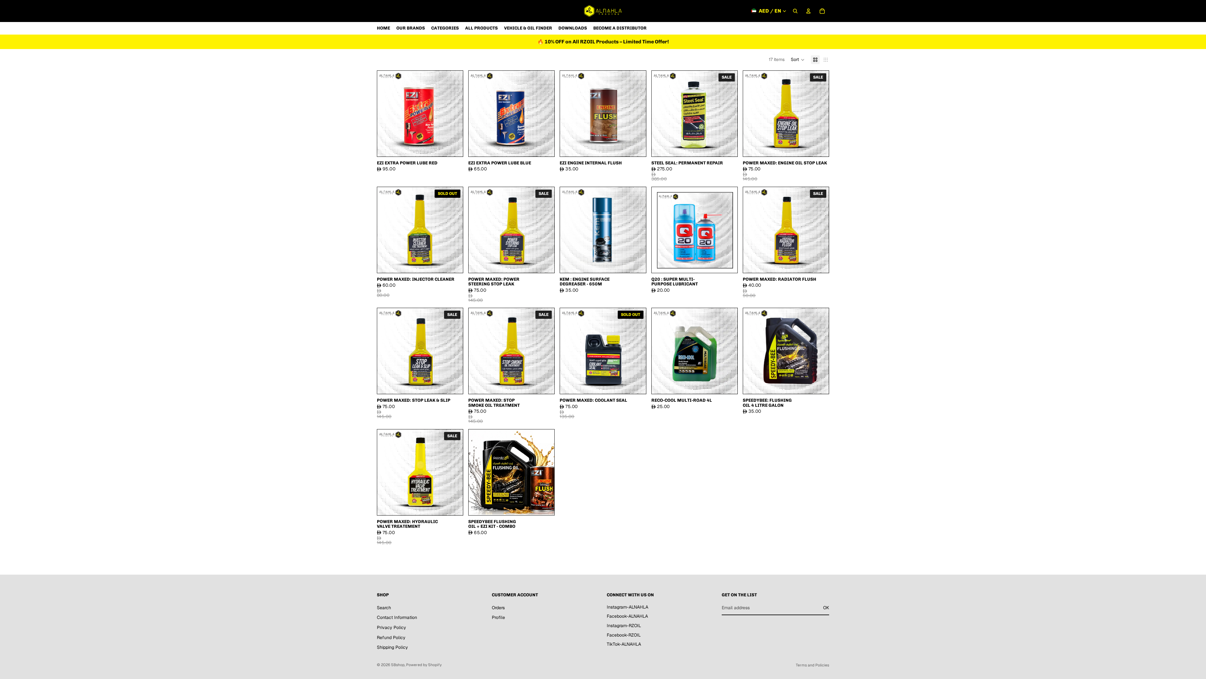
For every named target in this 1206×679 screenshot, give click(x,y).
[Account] (808, 11)
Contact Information (397, 618)
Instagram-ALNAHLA (627, 607)
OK (826, 607)
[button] (798, 60)
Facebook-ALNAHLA (627, 616)
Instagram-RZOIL (624, 625)
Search (384, 607)
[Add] (453, 146)
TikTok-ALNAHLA (624, 644)
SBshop (398, 664)
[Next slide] (453, 113)
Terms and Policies (812, 665)
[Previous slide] (386, 113)
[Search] (795, 11)
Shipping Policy (392, 647)
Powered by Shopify (424, 664)
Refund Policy (391, 637)
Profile (498, 618)
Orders (498, 607)
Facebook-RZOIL (624, 635)
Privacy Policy (391, 627)
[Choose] (727, 384)
